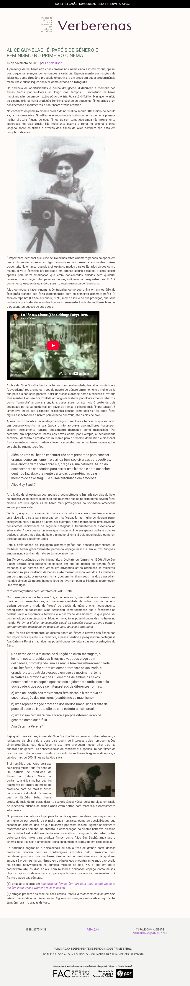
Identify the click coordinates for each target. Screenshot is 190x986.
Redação (71, 4)
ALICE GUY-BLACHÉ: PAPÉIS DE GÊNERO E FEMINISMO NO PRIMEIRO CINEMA (52, 53)
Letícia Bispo (53, 63)
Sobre (59, 4)
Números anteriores (94, 4)
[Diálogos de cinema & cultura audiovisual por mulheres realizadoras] (95, 31)
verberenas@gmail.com (150, 933)
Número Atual (120, 4)
